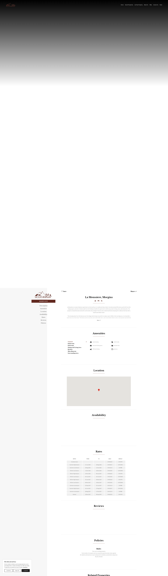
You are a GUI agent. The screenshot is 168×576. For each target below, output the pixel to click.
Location (43, 311)
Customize (8, 570)
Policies (43, 323)
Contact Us (155, 4)
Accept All (26, 570)
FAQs (151, 4)
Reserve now (43, 301)
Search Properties (129, 4)
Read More (25, 567)
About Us (146, 4)
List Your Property (139, 4)
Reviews (43, 320)
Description (43, 306)
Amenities (43, 308)
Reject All (17, 570)
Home (122, 4)
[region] (17, 566)
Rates (43, 317)
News (161, 4)
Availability (43, 314)
